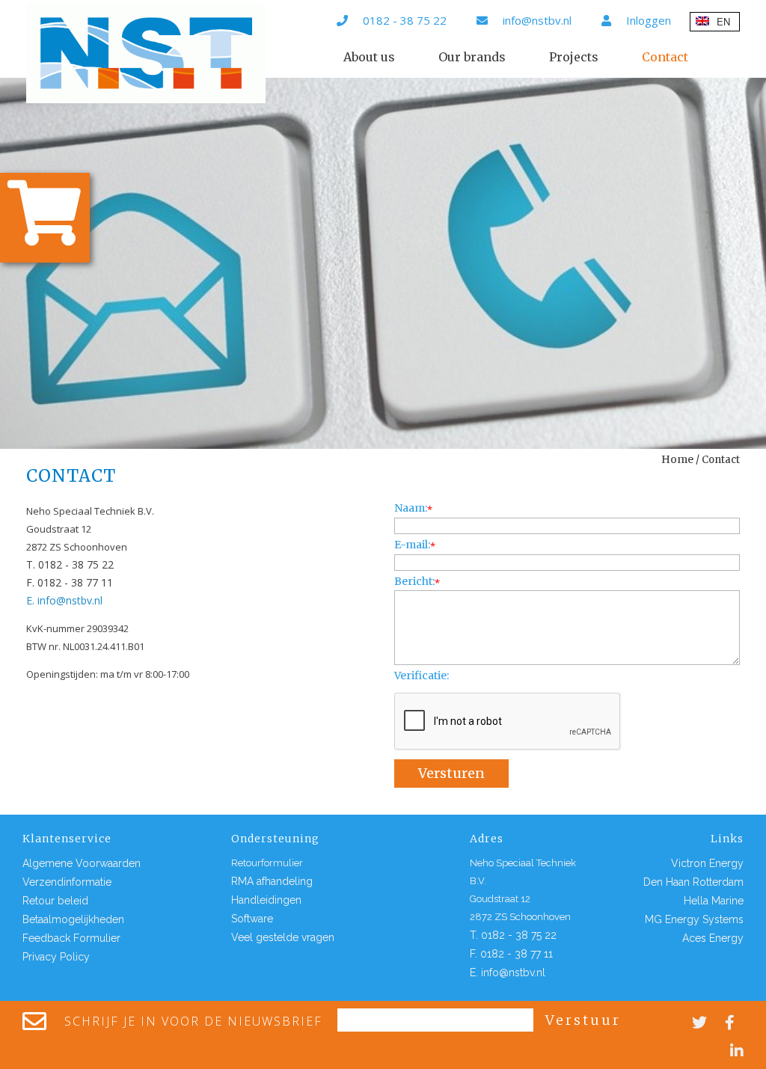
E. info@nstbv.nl (64, 600)
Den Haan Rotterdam (693, 882)
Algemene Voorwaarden (81, 863)
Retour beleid (55, 901)
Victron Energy (707, 863)
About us (369, 56)
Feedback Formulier (71, 938)
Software (252, 919)
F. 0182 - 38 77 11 (69, 582)
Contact (665, 56)
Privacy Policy (56, 957)
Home (677, 459)
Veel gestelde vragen (282, 937)
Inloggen (648, 20)
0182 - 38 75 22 (405, 20)
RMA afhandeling (272, 881)
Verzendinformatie (66, 882)
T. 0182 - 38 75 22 (70, 564)
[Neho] (146, 53)
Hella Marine (714, 901)
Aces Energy (713, 938)
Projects (573, 56)
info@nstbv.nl (537, 20)
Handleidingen (266, 900)
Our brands (472, 56)
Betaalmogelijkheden (73, 919)
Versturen (451, 773)
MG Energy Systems (694, 919)
